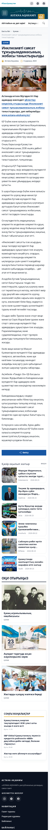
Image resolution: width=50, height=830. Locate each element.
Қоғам (15, 31)
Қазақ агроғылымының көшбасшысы (17, 615)
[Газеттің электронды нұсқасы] (41, 16)
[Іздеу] (43, 23)
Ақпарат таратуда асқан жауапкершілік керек (18, 655)
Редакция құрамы (11, 816)
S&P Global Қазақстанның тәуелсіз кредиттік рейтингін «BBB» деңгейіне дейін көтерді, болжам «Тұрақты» (22, 739)
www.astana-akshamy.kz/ (16, 115)
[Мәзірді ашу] (5, 13)
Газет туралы (8, 811)
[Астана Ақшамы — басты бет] (24, 13)
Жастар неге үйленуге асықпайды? (23, 753)
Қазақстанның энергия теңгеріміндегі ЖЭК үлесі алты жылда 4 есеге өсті (20, 723)
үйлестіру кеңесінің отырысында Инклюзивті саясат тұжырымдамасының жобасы (23, 103)
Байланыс (7, 821)
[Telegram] (37, 3)
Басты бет (6, 31)
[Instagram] (31, 3)
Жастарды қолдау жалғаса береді (23, 694)
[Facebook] (44, 3)
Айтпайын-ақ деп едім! (13, 23)
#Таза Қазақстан (9, 3)
